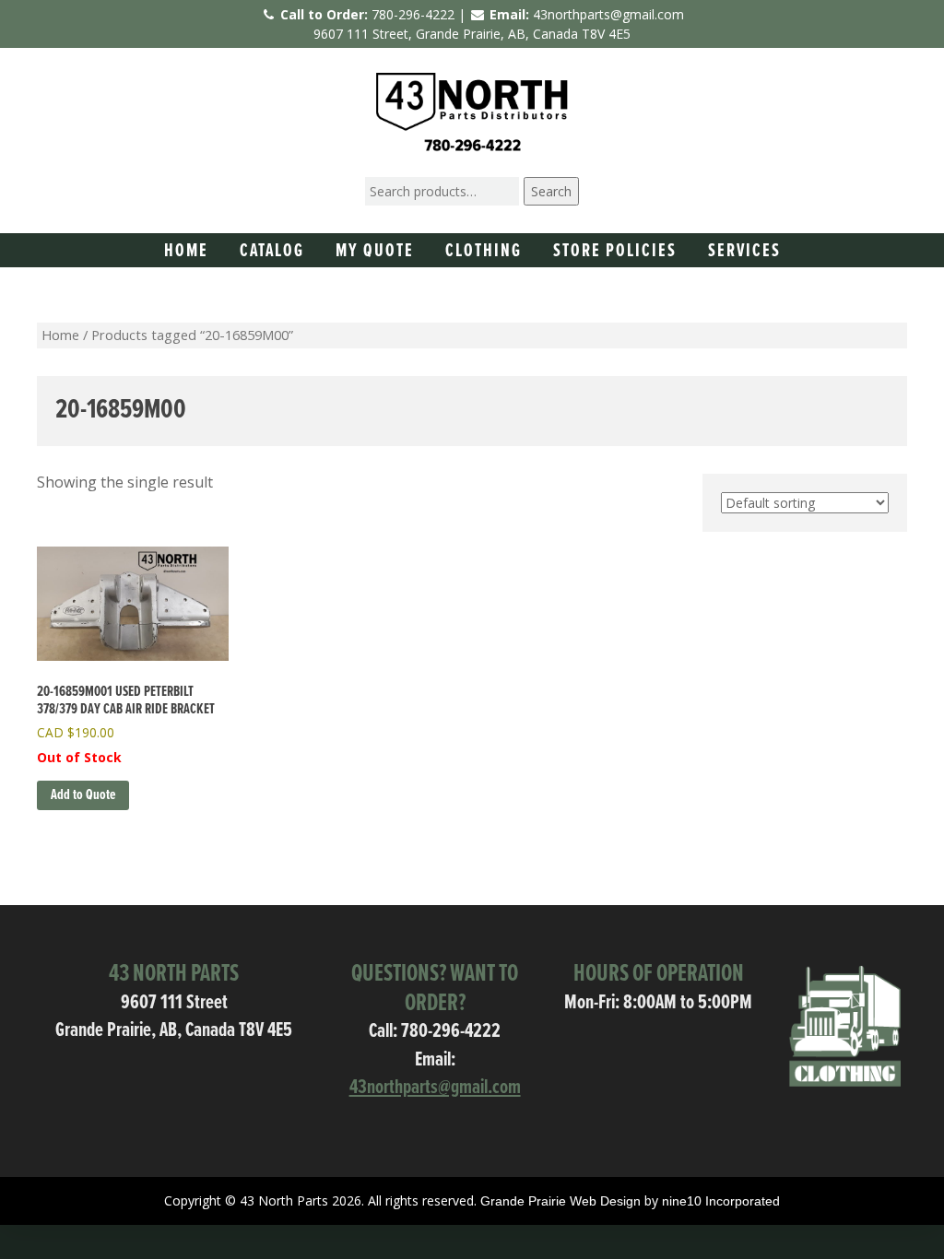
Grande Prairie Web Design (560, 1201)
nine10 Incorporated (721, 1201)
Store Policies (615, 252)
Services (744, 252)
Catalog (272, 252)
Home (186, 252)
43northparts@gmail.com (608, 14)
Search (551, 191)
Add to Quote (83, 795)
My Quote (375, 252)
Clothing (483, 252)
